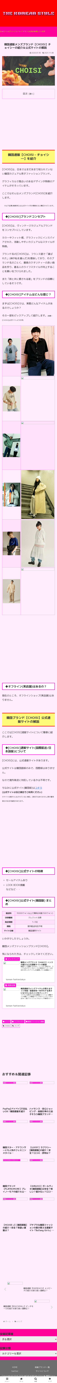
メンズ (7, 1021)
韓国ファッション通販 (36, 1021)
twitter (14, 1371)
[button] (51, 760)
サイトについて (42, 1371)
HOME (14, 1367)
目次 (25, 93)
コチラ (38, 788)
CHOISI (7, 1026)
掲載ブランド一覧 (42, 1367)
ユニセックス (19, 1021)
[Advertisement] (28, 120)
